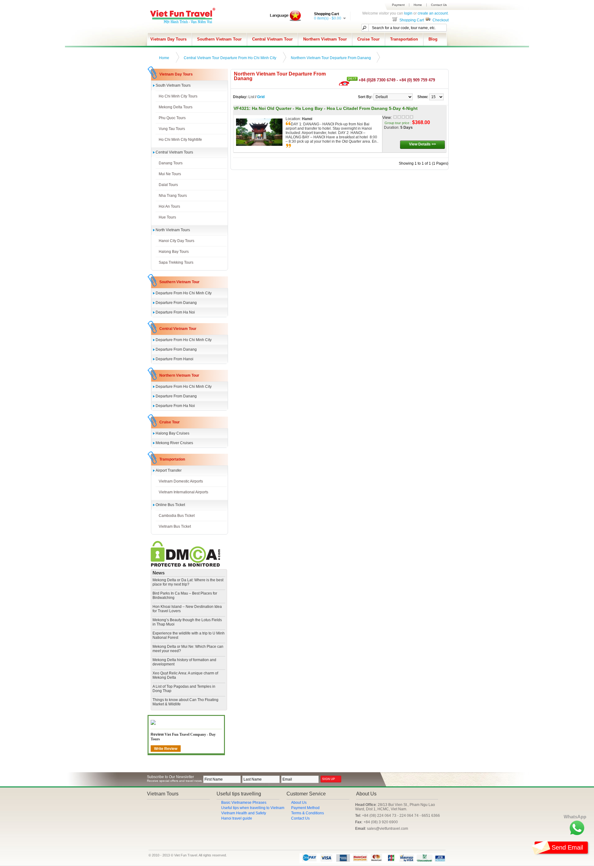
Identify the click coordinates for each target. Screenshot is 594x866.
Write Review (165, 749)
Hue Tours (167, 217)
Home (418, 4)
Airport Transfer (169, 470)
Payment (398, 4)
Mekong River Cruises (174, 443)
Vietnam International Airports (183, 492)
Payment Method (305, 808)
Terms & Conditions (307, 813)
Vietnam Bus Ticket (175, 526)
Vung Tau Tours (172, 129)
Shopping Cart (411, 20)
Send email (567, 847)
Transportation (404, 39)
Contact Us (439, 4)
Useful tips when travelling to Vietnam (252, 808)
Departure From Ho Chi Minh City (184, 293)
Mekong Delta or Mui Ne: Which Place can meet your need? (188, 648)
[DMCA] (185, 565)
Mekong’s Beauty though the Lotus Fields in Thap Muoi (187, 622)
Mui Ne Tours (170, 174)
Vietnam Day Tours (168, 39)
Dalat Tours (168, 185)
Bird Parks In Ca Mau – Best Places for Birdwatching (185, 595)
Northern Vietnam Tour (325, 39)
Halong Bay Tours (174, 251)
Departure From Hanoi (174, 359)
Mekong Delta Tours (175, 107)
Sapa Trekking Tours (176, 262)
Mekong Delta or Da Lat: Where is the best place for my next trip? (188, 582)
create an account (433, 13)
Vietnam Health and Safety (243, 813)
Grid (261, 97)
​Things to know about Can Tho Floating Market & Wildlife (185, 702)
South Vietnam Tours (173, 85)
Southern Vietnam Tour (219, 39)
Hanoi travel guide (236, 818)
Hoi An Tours (169, 206)
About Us (299, 802)
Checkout (440, 20)
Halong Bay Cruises (172, 433)
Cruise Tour (368, 39)
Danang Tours (171, 163)
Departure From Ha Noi (175, 312)
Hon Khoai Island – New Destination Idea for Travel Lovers (187, 608)
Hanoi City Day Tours (176, 241)
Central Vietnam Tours (174, 152)
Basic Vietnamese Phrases (243, 802)
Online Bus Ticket (170, 505)
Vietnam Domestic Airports (181, 481)
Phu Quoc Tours (172, 118)
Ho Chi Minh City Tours (178, 96)
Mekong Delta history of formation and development (184, 662)
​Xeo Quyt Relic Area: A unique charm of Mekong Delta (185, 675)
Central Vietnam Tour (272, 39)
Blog (432, 39)
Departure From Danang (176, 303)
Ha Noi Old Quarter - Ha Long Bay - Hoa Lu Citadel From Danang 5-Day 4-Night (335, 108)
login (408, 13)
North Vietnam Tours (173, 230)
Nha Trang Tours (173, 195)
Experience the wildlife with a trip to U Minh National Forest (189, 635)
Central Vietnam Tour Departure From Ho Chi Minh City (230, 58)
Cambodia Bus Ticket (177, 515)
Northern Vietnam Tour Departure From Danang (331, 58)
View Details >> (422, 144)
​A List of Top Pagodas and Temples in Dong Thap (184, 688)
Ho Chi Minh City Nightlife (180, 139)
